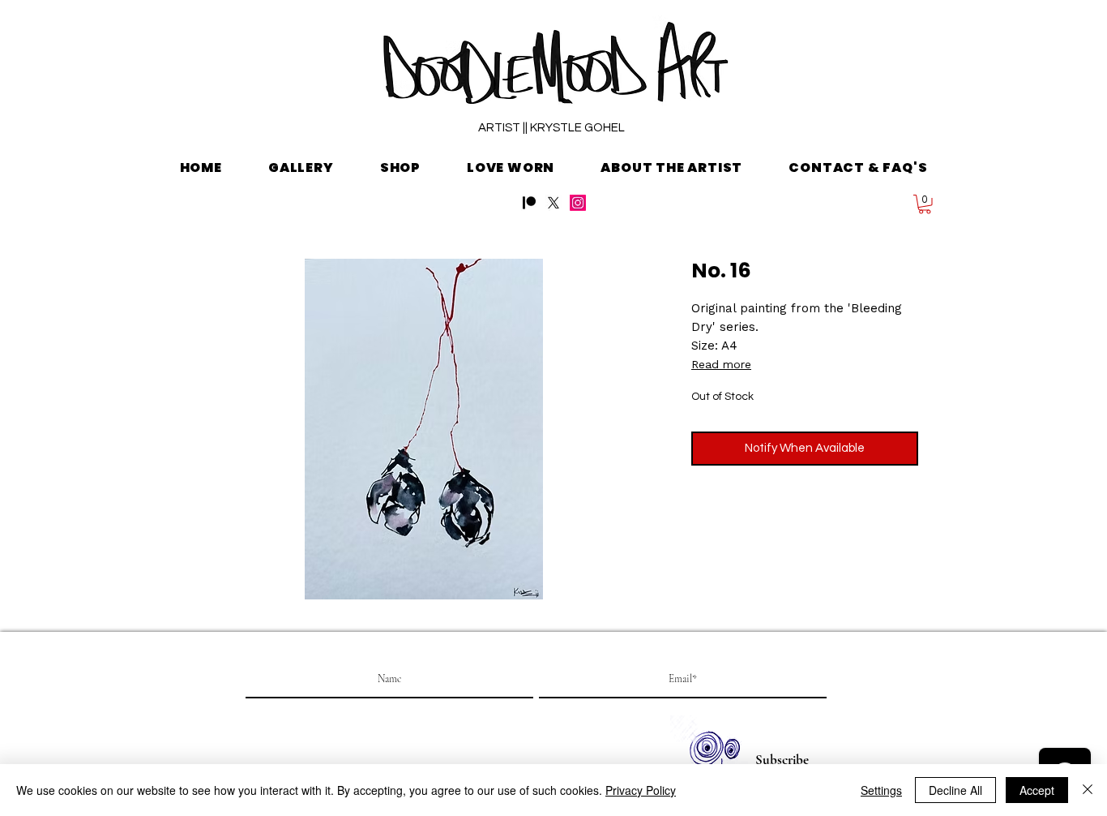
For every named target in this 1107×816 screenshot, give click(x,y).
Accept (1036, 790)
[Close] (1087, 790)
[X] (553, 203)
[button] (924, 204)
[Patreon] (529, 203)
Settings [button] (881, 790)
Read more (721, 364)
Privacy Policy (640, 790)
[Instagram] (578, 203)
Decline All (955, 790)
